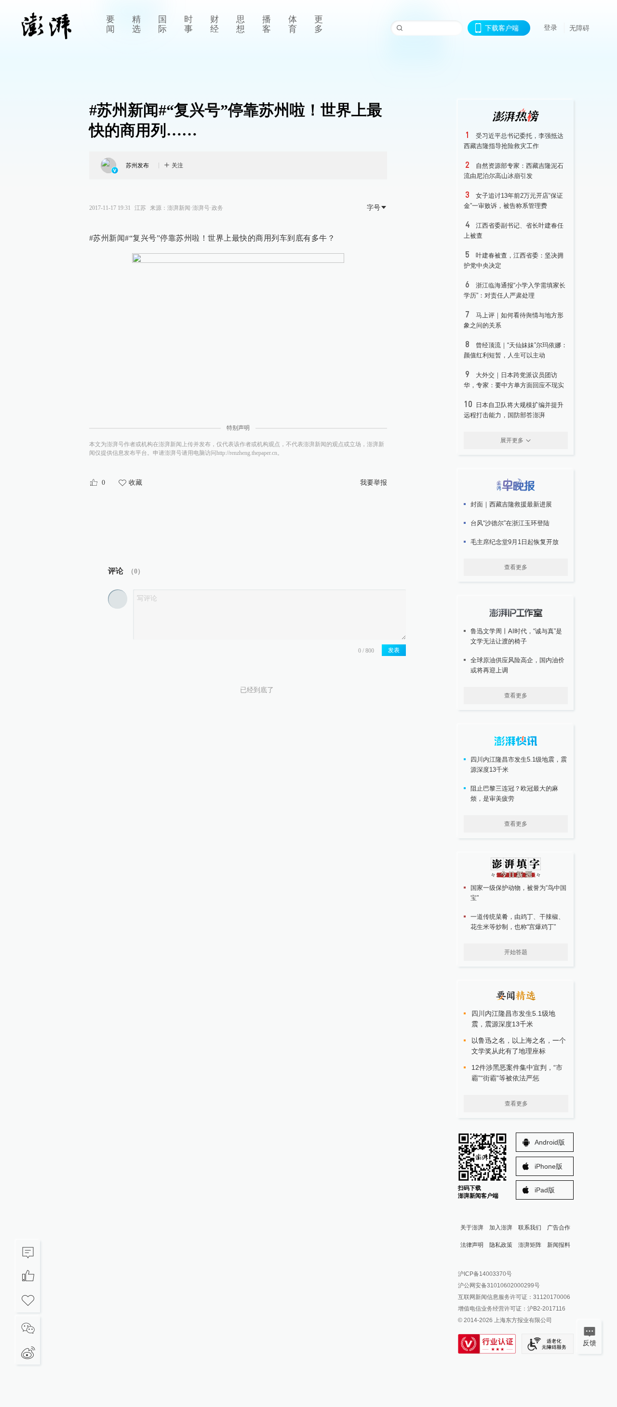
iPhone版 (549, 1166)
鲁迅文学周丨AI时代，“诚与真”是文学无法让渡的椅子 (516, 636)
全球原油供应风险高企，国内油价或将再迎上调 (517, 665)
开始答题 (515, 952)
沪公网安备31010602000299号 (499, 1285)
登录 (550, 27)
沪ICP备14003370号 (485, 1273)
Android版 (550, 1142)
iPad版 (545, 1190)
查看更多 (515, 567)
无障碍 (579, 28)
